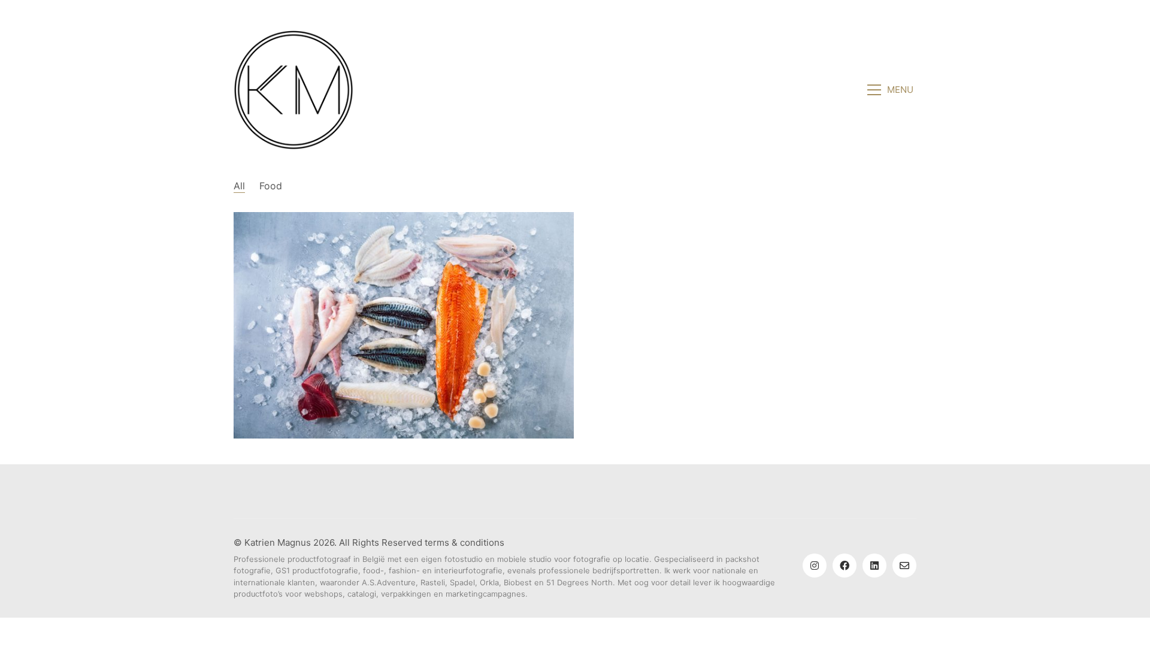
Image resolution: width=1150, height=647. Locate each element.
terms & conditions (464, 542)
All (239, 186)
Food (270, 186)
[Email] (904, 566)
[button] (891, 89)
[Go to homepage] (293, 90)
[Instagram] (815, 566)
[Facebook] (845, 566)
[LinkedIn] (874, 566)
